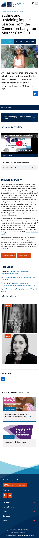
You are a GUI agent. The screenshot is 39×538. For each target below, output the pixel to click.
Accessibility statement (18, 532)
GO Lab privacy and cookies (19, 529)
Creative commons (27, 531)
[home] (12, 4)
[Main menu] (36, 3)
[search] (33, 3)
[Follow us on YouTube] (10, 495)
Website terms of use (12, 531)
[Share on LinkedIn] (35, 93)
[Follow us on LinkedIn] (5, 495)
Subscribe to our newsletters (16, 485)
